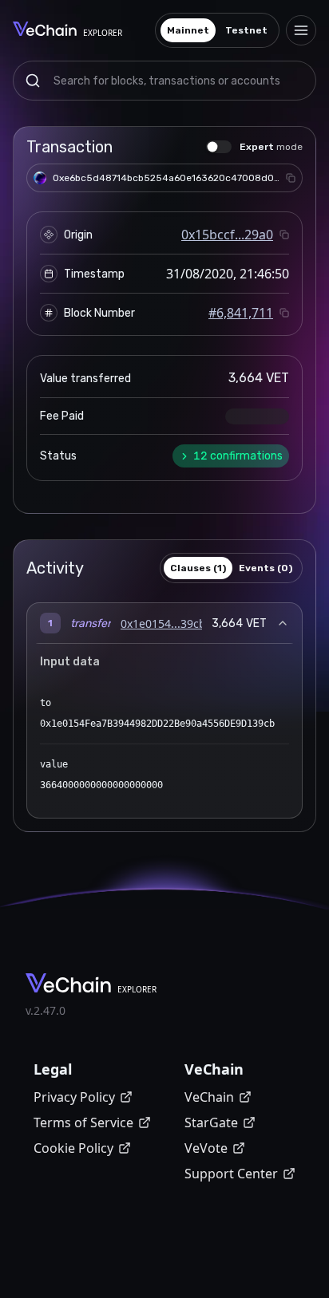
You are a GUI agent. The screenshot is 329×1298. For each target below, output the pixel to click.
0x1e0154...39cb (163, 623)
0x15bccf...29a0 (227, 234)
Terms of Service (83, 1122)
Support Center (231, 1173)
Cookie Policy (73, 1148)
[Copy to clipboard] (290, 178)
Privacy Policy (74, 1097)
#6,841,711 (240, 313)
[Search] (33, 81)
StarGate (211, 1122)
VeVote (206, 1148)
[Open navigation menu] (301, 30)
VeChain (209, 1097)
